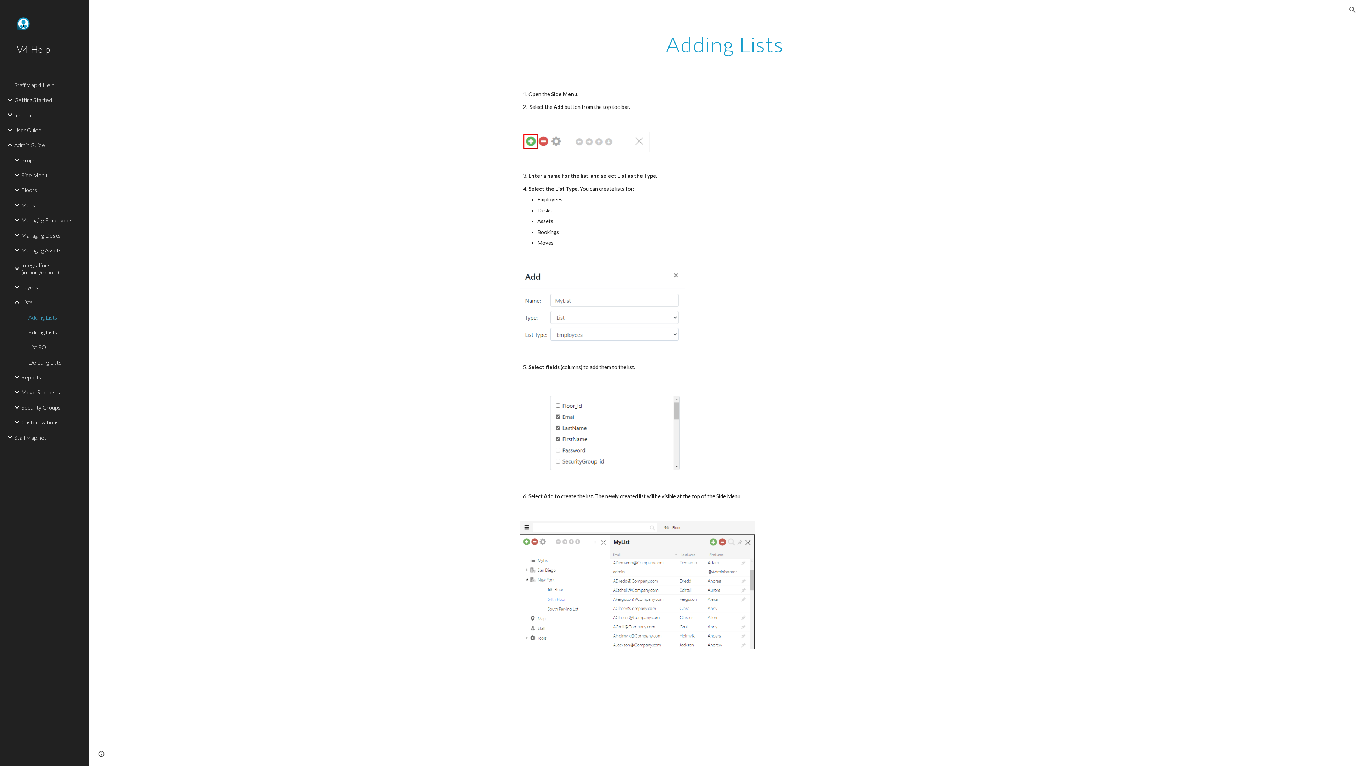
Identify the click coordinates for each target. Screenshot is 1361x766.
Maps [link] (28, 205)
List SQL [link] (38, 347)
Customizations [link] (39, 422)
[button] (1352, 9)
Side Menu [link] (34, 175)
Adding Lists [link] (42, 317)
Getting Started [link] (33, 99)
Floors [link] (29, 190)
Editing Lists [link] (42, 332)
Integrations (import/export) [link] (40, 268)
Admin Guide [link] (29, 144)
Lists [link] (27, 302)
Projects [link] (31, 160)
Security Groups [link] (41, 407)
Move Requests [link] (40, 392)
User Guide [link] (27, 130)
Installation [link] (27, 115)
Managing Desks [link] (41, 235)
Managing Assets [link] (41, 250)
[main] (724, 44)
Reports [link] (31, 377)
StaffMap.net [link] (30, 437)
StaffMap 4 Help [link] (34, 85)
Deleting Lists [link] (44, 362)
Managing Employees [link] (46, 220)
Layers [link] (29, 287)
